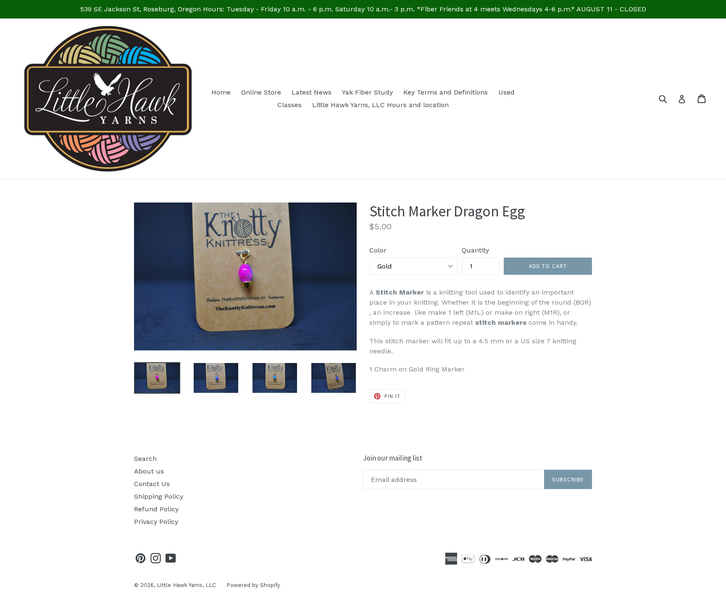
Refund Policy (156, 509)
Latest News (311, 92)
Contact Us (152, 484)
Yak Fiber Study (367, 92)
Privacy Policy (156, 522)
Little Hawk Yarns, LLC (186, 585)
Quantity (475, 250)
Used (506, 92)
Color (378, 250)
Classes (289, 105)
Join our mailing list (392, 458)
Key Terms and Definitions (445, 92)
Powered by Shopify (253, 585)
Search (145, 459)
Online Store (261, 92)
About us (149, 471)
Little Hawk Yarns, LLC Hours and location (380, 105)
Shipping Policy (158, 496)
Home (221, 92)
